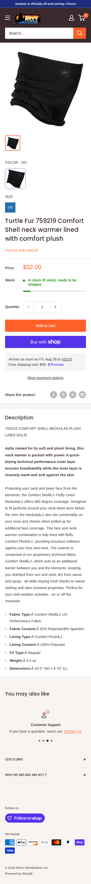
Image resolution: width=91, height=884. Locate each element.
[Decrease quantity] (28, 307)
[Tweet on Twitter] (72, 394)
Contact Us (73, 732)
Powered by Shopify (19, 873)
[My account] (71, 18)
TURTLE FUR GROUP (21, 250)
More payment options (45, 378)
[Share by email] (82, 394)
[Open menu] (7, 18)
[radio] (15, 178)
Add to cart (45, 325)
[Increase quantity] (55, 307)
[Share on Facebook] (53, 394)
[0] (82, 18)
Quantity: (12, 307)
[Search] (79, 33)
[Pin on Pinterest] (63, 394)
